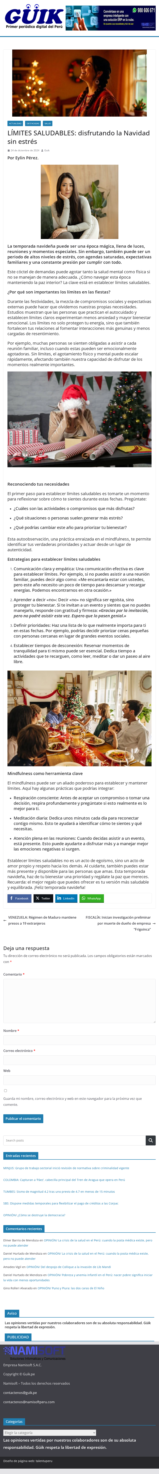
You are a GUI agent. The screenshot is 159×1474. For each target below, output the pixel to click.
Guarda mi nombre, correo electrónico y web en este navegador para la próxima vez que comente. (72, 1101)
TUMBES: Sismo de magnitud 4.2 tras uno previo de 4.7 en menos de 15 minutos (59, 1192)
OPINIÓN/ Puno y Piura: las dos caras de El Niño (71, 1288)
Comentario (14, 974)
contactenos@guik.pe (20, 1392)
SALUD (48, 123)
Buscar (150, 1140)
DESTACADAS (33, 123)
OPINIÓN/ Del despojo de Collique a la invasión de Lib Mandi (68, 1267)
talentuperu (44, 1461)
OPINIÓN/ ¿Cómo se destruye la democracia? (34, 1215)
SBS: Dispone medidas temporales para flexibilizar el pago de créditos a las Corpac (60, 1203)
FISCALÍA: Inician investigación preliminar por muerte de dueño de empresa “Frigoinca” (118, 923)
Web (6, 1070)
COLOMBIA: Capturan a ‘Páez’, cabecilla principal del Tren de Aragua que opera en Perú (64, 1180)
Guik (46, 150)
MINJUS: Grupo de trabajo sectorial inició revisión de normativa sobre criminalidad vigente (66, 1168)
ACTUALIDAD (15, 123)
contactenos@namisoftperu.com (29, 1402)
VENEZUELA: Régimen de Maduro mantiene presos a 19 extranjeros (42, 920)
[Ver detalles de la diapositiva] (111, 18)
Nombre (11, 1030)
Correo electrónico (19, 1050)
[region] (111, 18)
